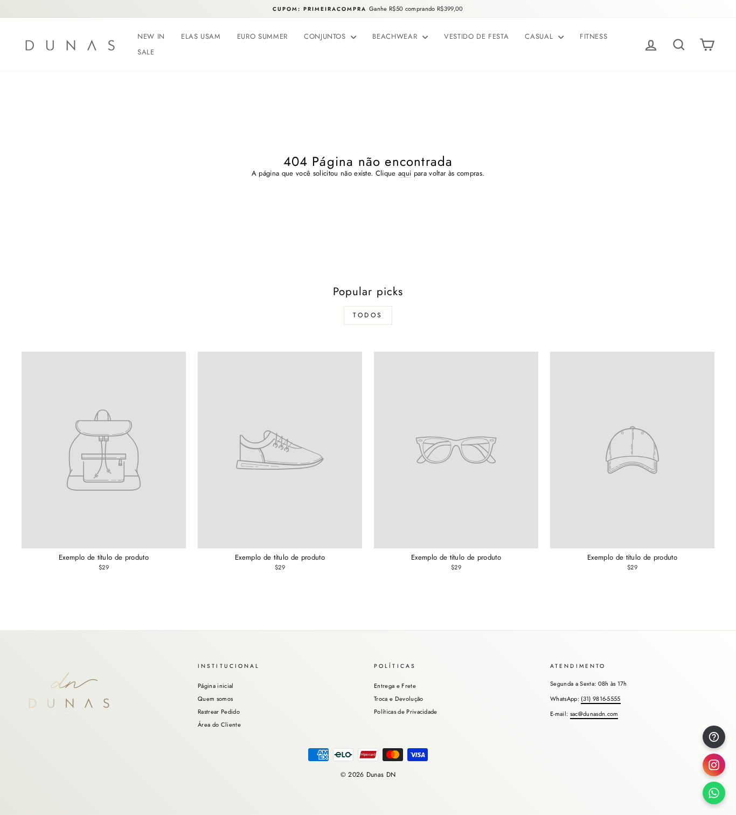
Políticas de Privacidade (406, 711)
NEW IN (151, 36)
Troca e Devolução (398, 698)
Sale (146, 52)
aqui (404, 173)
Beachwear (396, 36)
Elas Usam (201, 36)
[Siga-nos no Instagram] (714, 765)
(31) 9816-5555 (601, 698)
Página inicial (216, 685)
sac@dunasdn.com (594, 713)
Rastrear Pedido (219, 711)
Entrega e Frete (395, 685)
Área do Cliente (219, 724)
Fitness (594, 36)
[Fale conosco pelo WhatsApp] (714, 793)
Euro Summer (262, 36)
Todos (368, 315)
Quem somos (215, 698)
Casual (540, 36)
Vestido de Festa (476, 36)
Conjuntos (326, 36)
